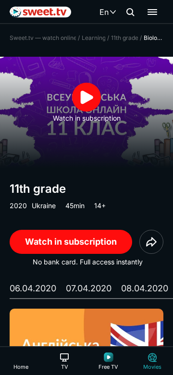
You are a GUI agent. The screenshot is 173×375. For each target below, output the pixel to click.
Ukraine (44, 205)
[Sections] (152, 12)
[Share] (151, 242)
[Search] (130, 12)
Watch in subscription (71, 242)
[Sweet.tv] (40, 12)
